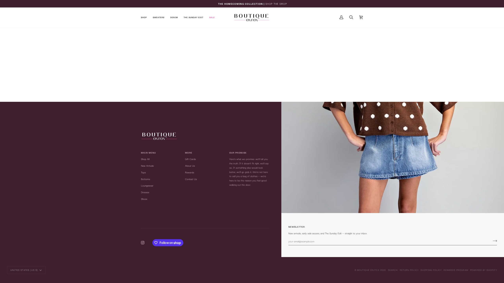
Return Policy (409, 270)
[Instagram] (143, 242)
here (264, 57)
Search (393, 270)
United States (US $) (24, 270)
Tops (143, 172)
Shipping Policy (431, 270)
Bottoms (145, 179)
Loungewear (147, 185)
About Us (190, 165)
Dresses (145, 192)
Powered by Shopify (483, 270)
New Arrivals (147, 165)
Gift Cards (190, 159)
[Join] (493, 241)
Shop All (145, 159)
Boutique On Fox (368, 270)
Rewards (189, 172)
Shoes (144, 199)
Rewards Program (456, 270)
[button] (145, 17)
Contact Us (191, 179)
